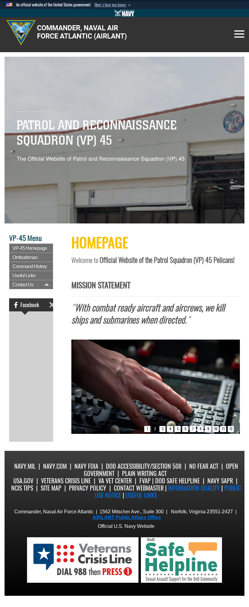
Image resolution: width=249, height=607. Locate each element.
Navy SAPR (220, 481)
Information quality (194, 488)
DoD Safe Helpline (177, 481)
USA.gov (23, 481)
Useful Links (24, 275)
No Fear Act (203, 466)
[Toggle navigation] (239, 34)
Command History (29, 266)
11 (223, 429)
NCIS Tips (22, 488)
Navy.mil (25, 466)
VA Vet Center (115, 481)
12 (230, 429)
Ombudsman (24, 257)
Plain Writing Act (144, 473)
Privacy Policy (87, 488)
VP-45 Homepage (29, 248)
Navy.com (55, 466)
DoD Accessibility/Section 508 (144, 466)
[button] (113, 5)
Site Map (51, 488)
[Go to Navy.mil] (124, 13)
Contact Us (22, 284)
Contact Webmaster (139, 488)
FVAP (145, 481)
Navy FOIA (86, 466)
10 (215, 429)
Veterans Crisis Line (66, 481)
